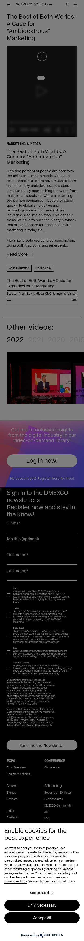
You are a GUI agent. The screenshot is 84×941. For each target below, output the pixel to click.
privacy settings (15, 881)
